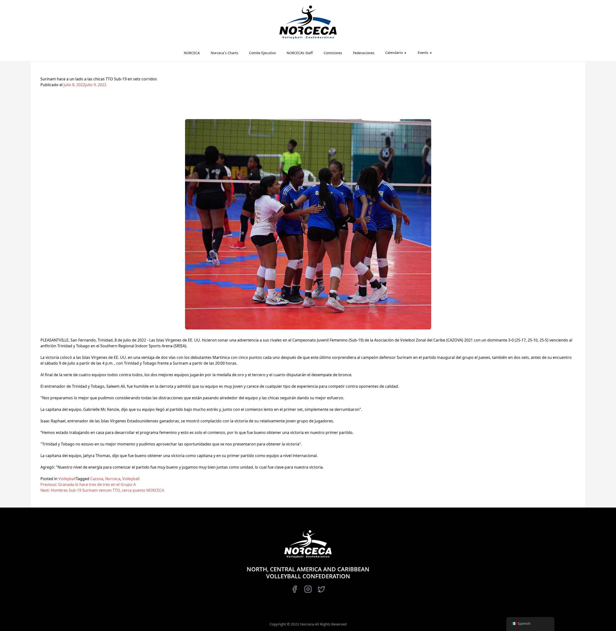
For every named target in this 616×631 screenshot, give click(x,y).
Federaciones (363, 53)
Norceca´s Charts (224, 53)
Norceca (112, 478)
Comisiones (333, 53)
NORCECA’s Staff (300, 53)
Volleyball (67, 478)
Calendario (394, 52)
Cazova (96, 478)
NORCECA (192, 53)
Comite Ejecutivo (262, 53)
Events (423, 52)
